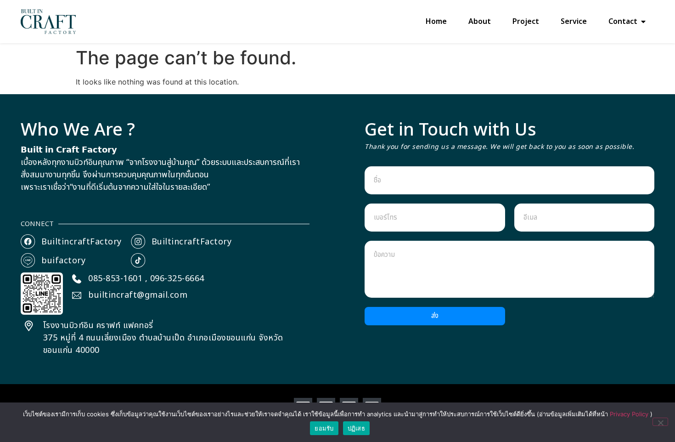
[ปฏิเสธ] (660, 422)
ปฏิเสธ (356, 428)
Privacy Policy (630, 414)
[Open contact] (643, 21)
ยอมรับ (324, 428)
